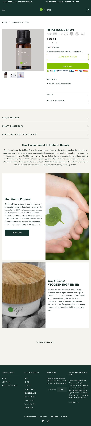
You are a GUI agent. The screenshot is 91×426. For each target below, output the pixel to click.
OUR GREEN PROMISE (10, 386)
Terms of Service (30, 404)
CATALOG (28, 386)
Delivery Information (56, 101)
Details (50, 95)
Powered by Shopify (59, 417)
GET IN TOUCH (74, 402)
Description (52, 79)
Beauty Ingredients (12, 126)
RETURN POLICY (30, 397)
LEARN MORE (17, 233)
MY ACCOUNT (29, 389)
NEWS (4, 378)
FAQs (26, 378)
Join (61, 389)
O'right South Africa (34, 417)
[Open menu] (5, 10)
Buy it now (67, 66)
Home (4, 22)
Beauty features (10, 118)
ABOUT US (5, 382)
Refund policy (29, 407)
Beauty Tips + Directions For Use (19, 134)
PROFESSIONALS (30, 393)
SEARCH (27, 382)
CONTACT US (29, 400)
